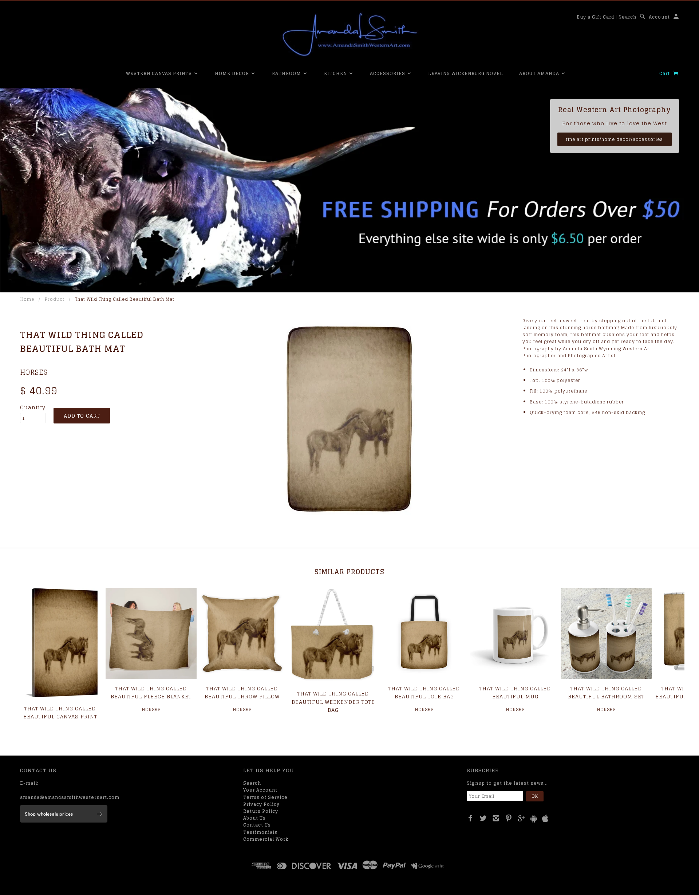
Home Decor (232, 73)
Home (27, 299)
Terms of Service (265, 797)
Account (659, 16)
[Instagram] (496, 818)
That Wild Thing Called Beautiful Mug (515, 692)
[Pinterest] (509, 818)
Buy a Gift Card (595, 17)
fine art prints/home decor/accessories (614, 139)
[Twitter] (483, 818)
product (54, 299)
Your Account (260, 790)
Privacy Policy (261, 804)
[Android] (533, 818)
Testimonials (260, 832)
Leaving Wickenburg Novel (465, 73)
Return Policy (260, 811)
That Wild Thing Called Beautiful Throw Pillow (242, 692)
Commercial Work (266, 839)
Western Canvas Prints (159, 73)
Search (627, 16)
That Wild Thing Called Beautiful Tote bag (424, 692)
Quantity (33, 407)
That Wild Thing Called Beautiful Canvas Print (60, 712)
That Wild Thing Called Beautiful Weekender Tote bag (333, 701)
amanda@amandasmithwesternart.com (69, 797)
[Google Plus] (521, 818)
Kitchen (336, 73)
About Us (254, 818)
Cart (665, 73)
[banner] (349, 34)
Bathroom (287, 73)
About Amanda (540, 73)
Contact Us (257, 825)
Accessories (388, 73)
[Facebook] (470, 818)
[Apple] (545, 818)
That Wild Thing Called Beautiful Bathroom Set (606, 692)
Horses (34, 372)
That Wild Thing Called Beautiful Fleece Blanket (151, 692)
